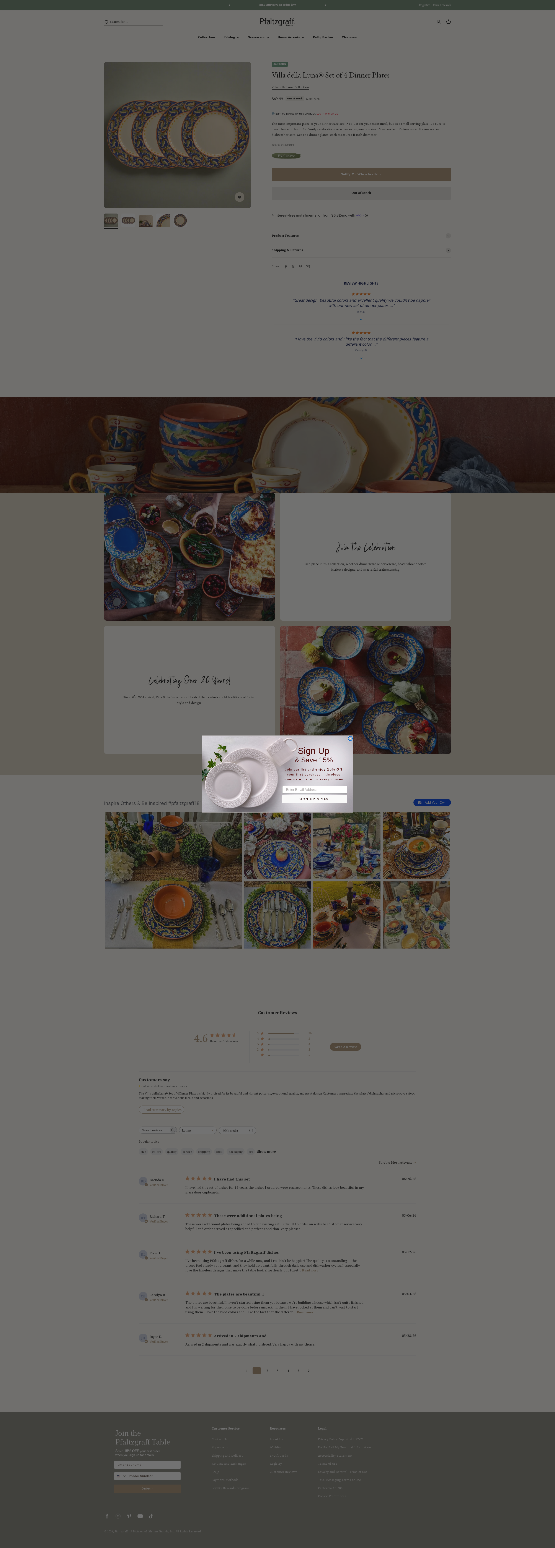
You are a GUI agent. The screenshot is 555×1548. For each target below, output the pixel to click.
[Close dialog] (350, 738)
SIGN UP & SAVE (315, 799)
